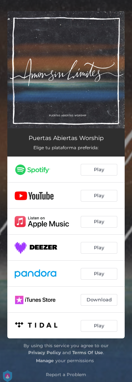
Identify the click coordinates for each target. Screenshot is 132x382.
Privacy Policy (44, 352)
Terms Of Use (87, 352)
